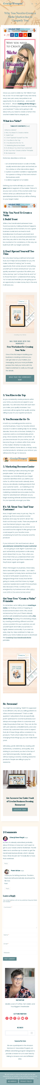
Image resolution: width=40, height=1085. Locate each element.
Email (6, 944)
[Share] (12, 35)
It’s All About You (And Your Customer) (18, 148)
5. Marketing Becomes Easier (14, 145)
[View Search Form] (36, 3)
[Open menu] (32, 3)
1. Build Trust (8, 135)
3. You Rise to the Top (12, 140)
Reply (6, 863)
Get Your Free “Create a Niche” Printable (18, 150)
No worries (12, 1081)
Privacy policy (26, 1081)
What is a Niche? (10, 130)
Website (7, 953)
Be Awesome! (9, 153)
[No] (38, 1078)
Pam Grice (15, 870)
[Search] (32, 1033)
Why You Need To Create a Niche (16, 133)
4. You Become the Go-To (13, 143)
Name (6, 935)
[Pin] (21, 35)
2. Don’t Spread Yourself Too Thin (16, 138)
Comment (8, 907)
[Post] (29, 35)
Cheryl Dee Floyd (16, 837)
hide (27, 126)
